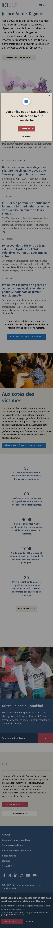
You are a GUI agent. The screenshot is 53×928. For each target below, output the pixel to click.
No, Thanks (26, 136)
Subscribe (25, 128)
